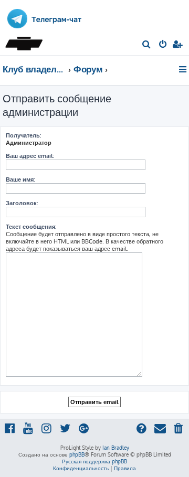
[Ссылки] (183, 69)
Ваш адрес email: (30, 156)
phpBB (77, 454)
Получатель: (23, 135)
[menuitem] (146, 45)
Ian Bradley (115, 447)
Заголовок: (22, 203)
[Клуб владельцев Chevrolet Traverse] (25, 40)
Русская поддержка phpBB (94, 461)
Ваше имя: (20, 179)
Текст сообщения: (31, 226)
